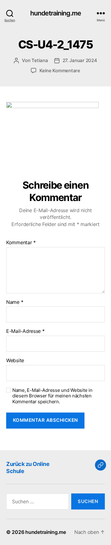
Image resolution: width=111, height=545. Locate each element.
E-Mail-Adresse (25, 331)
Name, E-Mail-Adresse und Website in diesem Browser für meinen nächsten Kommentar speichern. (52, 396)
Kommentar (21, 242)
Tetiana (39, 60)
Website (15, 360)
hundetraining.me (55, 13)
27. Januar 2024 (80, 60)
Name (14, 302)
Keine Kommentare (59, 70)
